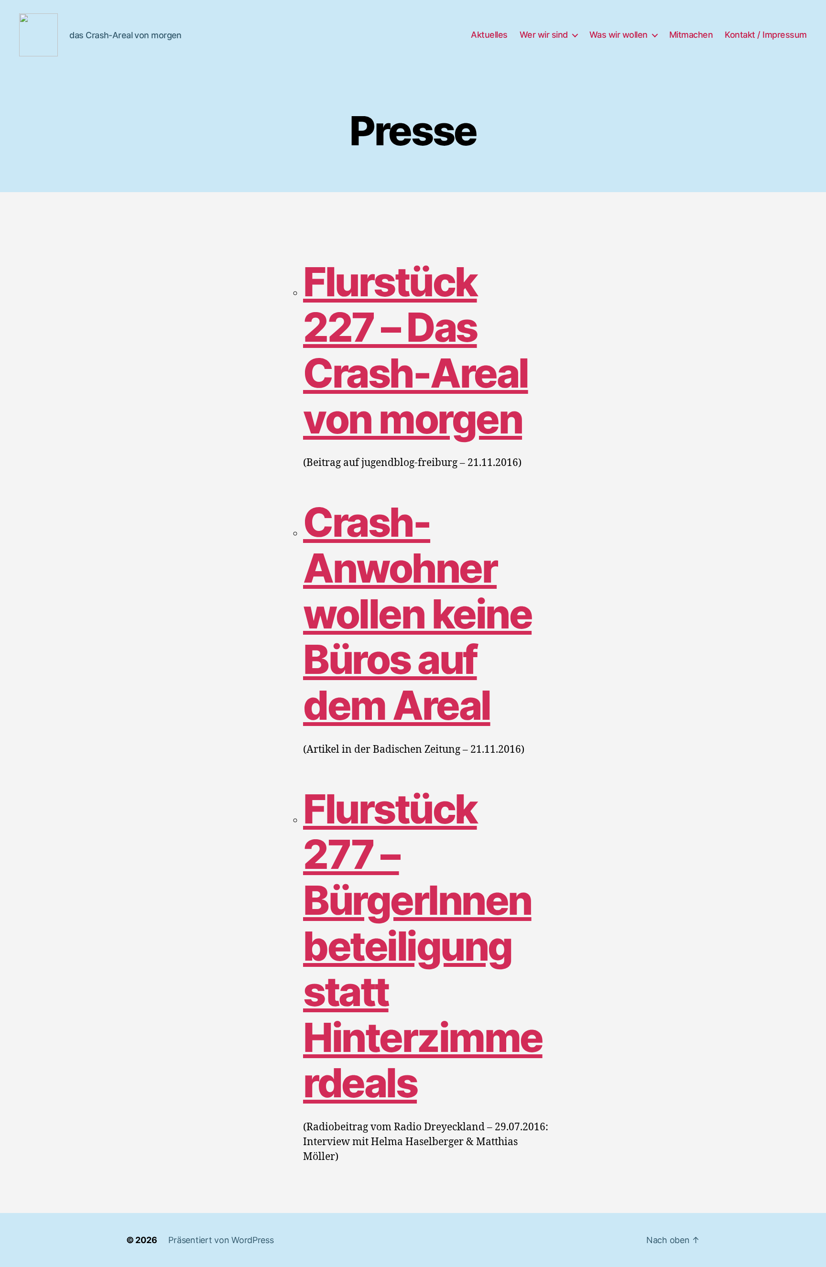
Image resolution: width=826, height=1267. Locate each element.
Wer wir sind (544, 35)
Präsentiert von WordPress (220, 1240)
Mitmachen (691, 35)
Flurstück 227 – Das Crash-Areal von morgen (415, 350)
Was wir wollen (618, 35)
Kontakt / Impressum (766, 35)
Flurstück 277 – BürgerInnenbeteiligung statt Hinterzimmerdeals (423, 946)
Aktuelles (489, 35)
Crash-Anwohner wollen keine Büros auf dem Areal (417, 613)
